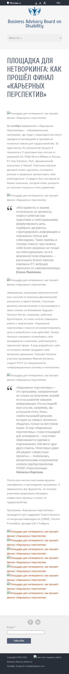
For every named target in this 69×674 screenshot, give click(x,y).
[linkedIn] (38, 624)
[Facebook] (30, 624)
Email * (11, 627)
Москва (14, 2)
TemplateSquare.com (34, 666)
